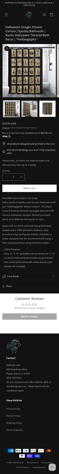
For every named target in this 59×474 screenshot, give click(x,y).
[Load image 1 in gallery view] (11, 109)
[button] (6, 14)
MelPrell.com (18, 462)
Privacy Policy (13, 408)
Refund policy (32, 462)
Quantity (6, 170)
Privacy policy (47, 462)
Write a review (29, 316)
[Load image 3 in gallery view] (47, 109)
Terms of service (23, 467)
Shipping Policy (14, 422)
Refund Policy (13, 415)
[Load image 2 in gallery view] (29, 109)
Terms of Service (14, 430)
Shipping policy (39, 467)
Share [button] (9, 286)
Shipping (5, 128)
